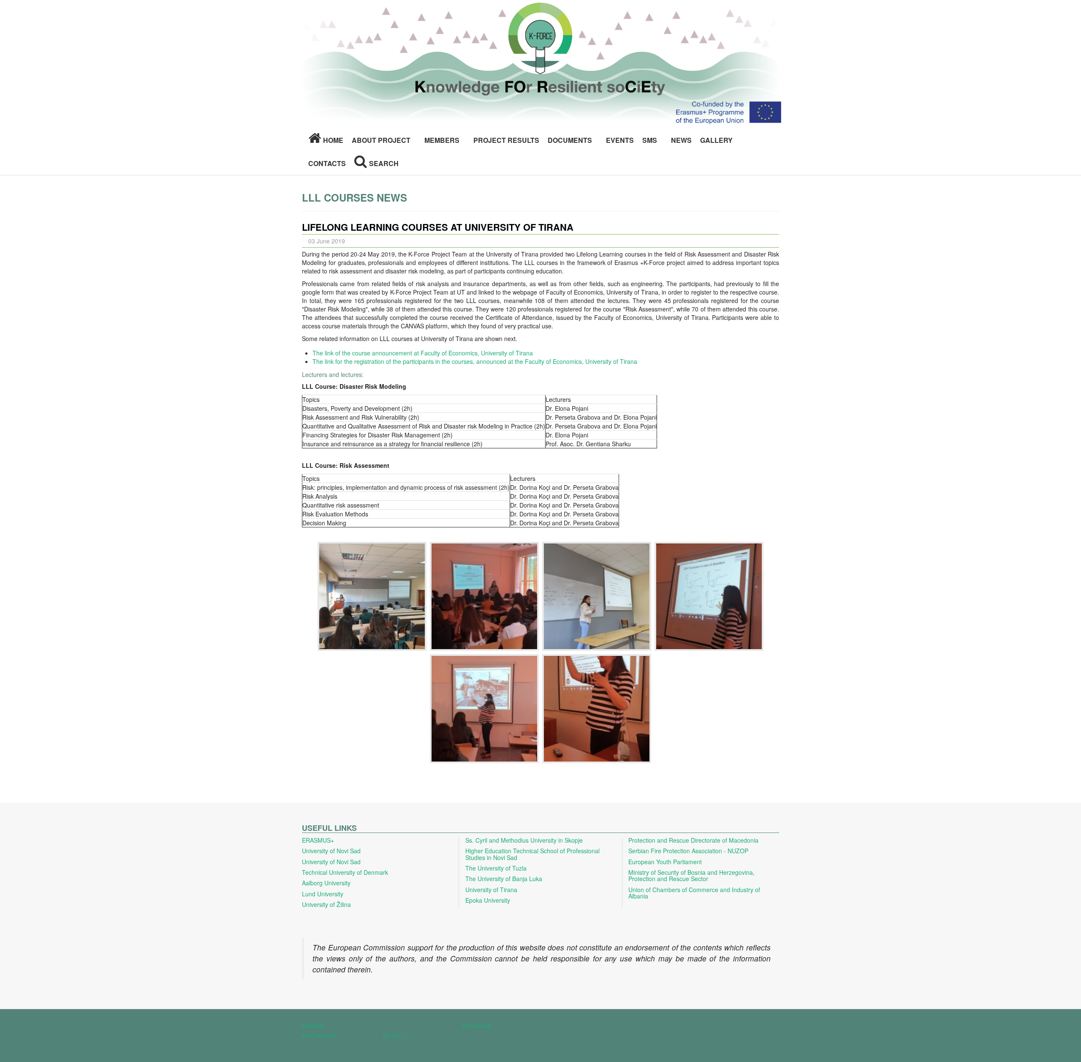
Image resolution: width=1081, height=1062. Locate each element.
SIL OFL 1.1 (396, 1035)
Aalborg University (326, 883)
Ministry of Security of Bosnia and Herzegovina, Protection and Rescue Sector (691, 875)
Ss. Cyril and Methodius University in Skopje (524, 840)
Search (384, 163)
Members (441, 140)
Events (620, 140)
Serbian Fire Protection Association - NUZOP (688, 850)
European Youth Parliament (665, 861)
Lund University (322, 894)
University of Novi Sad (331, 850)
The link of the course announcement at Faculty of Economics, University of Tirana (422, 353)
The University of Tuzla (496, 868)
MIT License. (477, 1025)
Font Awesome (319, 1035)
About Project (381, 140)
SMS (649, 140)
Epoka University (487, 900)
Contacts (327, 163)
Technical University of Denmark (345, 872)
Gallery (716, 140)
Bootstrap (313, 1025)
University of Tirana (491, 889)
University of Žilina (326, 904)
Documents (570, 140)
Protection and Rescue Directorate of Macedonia (693, 840)
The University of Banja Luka (503, 878)
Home (333, 140)
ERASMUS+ (318, 840)
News (681, 140)
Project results (506, 140)
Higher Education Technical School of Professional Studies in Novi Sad (532, 853)
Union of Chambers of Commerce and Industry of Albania (694, 892)
